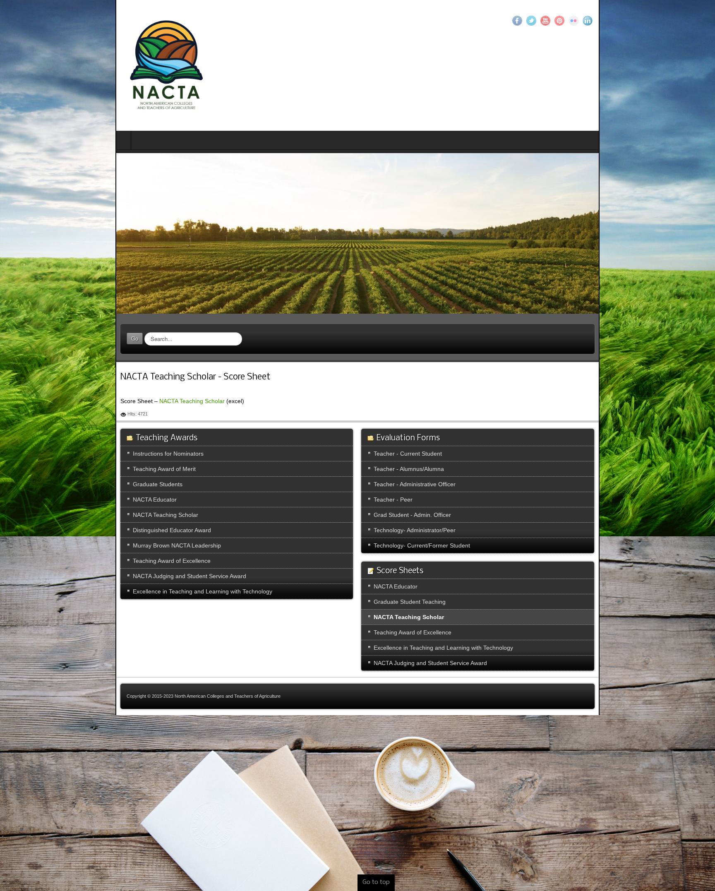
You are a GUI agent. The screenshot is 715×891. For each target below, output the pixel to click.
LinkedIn (703, 21)
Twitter (647, 21)
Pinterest (675, 21)
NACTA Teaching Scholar (76, 405)
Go (19, 343)
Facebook (633, 21)
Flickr (689, 21)
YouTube (661, 21)
